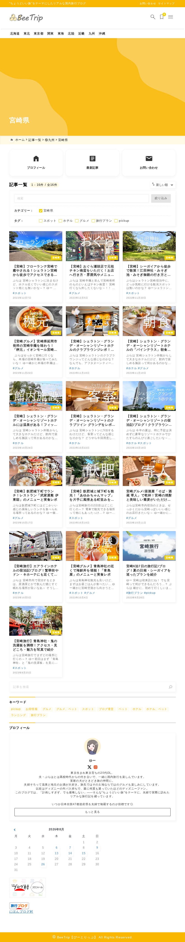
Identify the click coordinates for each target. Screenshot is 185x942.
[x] (89, 767)
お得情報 (32, 709)
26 (43, 864)
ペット (123, 709)
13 (56, 853)
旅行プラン (38, 715)
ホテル (137, 709)
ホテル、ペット (156, 709)
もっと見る (92, 812)
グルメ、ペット (66, 709)
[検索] (170, 687)
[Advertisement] (92, 80)
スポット (88, 709)
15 (84, 853)
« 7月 (14, 830)
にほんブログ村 (21, 911)
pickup (16, 709)
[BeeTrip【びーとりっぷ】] (27, 18)
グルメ (47, 709)
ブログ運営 (106, 709)
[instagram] (95, 767)
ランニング (18, 715)
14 (70, 853)
